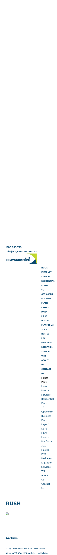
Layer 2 (45, 307)
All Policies (43, 553)
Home (44, 267)
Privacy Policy (30, 553)
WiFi (43, 355)
